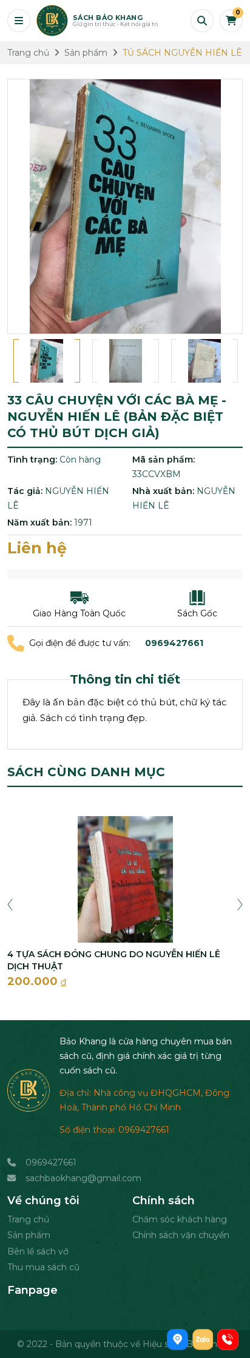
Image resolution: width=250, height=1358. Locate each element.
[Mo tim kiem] (202, 20)
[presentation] (10, 903)
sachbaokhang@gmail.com (83, 1178)
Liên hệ (37, 548)
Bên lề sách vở (38, 1251)
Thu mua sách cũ (43, 1267)
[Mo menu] (18, 20)
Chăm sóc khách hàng (179, 1219)
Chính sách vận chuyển (180, 1235)
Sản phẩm (28, 1235)
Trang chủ (28, 1219)
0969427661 (50, 1162)
